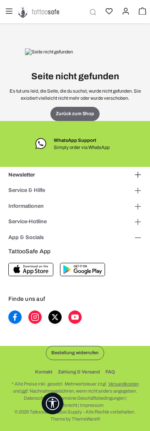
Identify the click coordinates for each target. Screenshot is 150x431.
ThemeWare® (86, 418)
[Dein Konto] (125, 12)
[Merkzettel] (108, 12)
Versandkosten (123, 383)
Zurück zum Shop (75, 113)
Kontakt (43, 371)
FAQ (110, 371)
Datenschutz (37, 398)
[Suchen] (91, 12)
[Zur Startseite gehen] (38, 11)
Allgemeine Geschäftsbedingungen (88, 398)
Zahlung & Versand (79, 371)
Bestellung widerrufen (75, 352)
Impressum (92, 405)
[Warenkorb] (141, 12)
